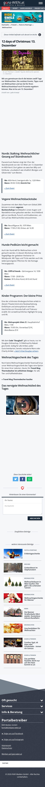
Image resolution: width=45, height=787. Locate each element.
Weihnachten (7, 27)
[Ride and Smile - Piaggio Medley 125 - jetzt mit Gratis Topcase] (22, 17)
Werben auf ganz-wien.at (12, 754)
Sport (15, 8)
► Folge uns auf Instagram (13, 739)
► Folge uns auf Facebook (12, 733)
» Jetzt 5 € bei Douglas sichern (26, 351)
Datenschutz (7, 748)
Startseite (5, 25)
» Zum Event (9, 188)
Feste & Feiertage (25, 25)
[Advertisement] (22, 121)
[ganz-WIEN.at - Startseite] (22, 3)
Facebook (22, 479)
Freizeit (6, 8)
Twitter (15, 479)
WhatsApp (29, 479)
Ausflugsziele (26, 8)
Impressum (6, 745)
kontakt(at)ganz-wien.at (11, 727)
